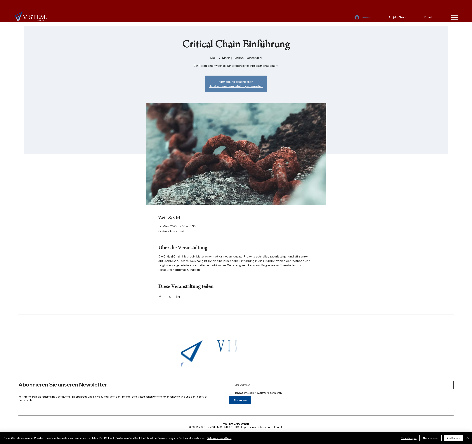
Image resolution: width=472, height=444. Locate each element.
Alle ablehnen (430, 438)
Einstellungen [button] (409, 438)
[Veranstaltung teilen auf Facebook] (160, 296)
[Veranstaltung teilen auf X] (169, 296)
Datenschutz (264, 427)
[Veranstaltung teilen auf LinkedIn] (178, 296)
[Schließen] (467, 438)
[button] (284, 370)
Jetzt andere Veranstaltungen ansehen (236, 86)
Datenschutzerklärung (219, 438)
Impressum (248, 427)
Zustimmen (453, 438)
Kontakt (278, 427)
